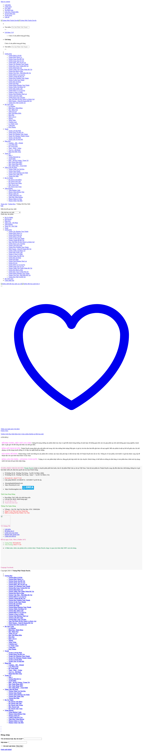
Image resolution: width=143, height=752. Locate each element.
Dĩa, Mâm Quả (13, 110)
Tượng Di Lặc (13, 263)
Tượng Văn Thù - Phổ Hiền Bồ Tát (19, 275)
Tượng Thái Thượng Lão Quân (18, 173)
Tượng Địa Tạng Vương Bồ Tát (18, 66)
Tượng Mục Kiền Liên (16, 89)
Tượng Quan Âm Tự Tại (16, 61)
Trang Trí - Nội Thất (11, 226)
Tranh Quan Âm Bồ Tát (16, 132)
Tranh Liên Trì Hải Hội (16, 139)
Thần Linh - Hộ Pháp (11, 223)
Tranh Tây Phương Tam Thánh (18, 134)
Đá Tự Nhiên (9, 178)
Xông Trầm (12, 120)
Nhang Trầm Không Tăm (16, 192)
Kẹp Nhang (12, 127)
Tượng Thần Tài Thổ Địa (16, 169)
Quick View (4, 430)
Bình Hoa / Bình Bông (16, 108)
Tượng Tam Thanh (14, 171)
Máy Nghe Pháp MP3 (15, 162)
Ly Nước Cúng (13, 124)
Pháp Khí (8, 141)
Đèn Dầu (11, 115)
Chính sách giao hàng (11, 533)
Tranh (6, 129)
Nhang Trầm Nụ (14, 194)
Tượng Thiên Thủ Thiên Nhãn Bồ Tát (20, 69)
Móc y (11, 155)
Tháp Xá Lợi (13, 111)
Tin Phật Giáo (9, 10)
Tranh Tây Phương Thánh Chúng (19, 136)
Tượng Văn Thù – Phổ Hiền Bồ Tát (20, 73)
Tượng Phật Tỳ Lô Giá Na (17, 75)
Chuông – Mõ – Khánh (16, 143)
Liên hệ (7, 17)
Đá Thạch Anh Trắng (15, 183)
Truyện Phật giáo (10, 13)
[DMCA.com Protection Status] (28, 489)
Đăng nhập (19, 746)
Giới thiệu (8, 5)
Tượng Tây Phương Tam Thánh (18, 64)
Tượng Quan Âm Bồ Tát (16, 59)
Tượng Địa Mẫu (14, 176)
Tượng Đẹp (8, 54)
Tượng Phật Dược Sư (15, 68)
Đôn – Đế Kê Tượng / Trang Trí (18, 160)
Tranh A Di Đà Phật (15, 131)
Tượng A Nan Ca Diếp (16, 92)
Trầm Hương (9, 188)
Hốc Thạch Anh (13, 185)
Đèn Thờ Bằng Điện (15, 113)
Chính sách (8, 6)
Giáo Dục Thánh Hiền (11, 12)
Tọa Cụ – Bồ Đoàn (14, 150)
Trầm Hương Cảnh (14, 190)
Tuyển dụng (8, 15)
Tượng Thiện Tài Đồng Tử (17, 87)
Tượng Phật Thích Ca (15, 57)
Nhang (11, 118)
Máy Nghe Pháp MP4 (15, 164)
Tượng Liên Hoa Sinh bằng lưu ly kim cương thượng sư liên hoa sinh (22, 434)
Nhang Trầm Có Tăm (15, 199)
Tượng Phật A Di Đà (15, 55)
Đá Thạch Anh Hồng (15, 180)
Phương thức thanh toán (12, 534)
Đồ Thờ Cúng (9, 104)
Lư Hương (12, 106)
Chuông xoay (13, 122)
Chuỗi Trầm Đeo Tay (15, 195)
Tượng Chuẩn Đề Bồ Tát (16, 76)
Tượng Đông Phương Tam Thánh (19, 85)
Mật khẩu (4, 742)
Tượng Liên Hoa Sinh (15, 96)
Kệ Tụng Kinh (13, 146)
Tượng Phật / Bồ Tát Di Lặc (17, 62)
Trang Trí (7, 153)
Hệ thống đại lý (9, 531)
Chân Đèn (12, 125)
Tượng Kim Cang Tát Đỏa (17, 97)
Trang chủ (4, 204)
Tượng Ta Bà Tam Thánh (16, 80)
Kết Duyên (8, 219)
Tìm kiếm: (8, 27)
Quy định (8, 8)
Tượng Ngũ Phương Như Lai (18, 94)
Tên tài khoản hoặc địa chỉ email (12, 739)
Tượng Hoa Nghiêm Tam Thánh (19, 78)
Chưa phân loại (9, 280)
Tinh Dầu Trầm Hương (16, 197)
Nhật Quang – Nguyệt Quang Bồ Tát (20, 101)
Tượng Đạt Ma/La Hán (16, 71)
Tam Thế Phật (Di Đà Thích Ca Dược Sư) (22, 99)
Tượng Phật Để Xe (14, 157)
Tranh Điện (12, 159)
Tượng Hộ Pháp (14, 83)
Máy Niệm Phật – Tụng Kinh (18, 166)
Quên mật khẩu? (6, 749)
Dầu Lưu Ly (12, 117)
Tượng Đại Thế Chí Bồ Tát (17, 103)
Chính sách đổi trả (10, 536)
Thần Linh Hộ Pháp (11, 167)
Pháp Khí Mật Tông (15, 152)
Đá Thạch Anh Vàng (15, 187)
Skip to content (5, 1)
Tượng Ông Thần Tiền (16, 174)
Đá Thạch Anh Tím (15, 181)
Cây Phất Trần (13, 145)
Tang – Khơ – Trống (15, 148)
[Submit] (5, 29)
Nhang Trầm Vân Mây (16, 201)
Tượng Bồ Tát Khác (15, 82)
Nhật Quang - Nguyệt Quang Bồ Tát (20, 249)
